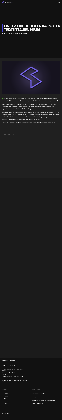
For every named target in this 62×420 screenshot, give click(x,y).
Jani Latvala (6, 33)
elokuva (4, 134)
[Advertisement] (31, 157)
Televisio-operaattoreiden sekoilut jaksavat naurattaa (20, 308)
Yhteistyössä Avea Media (8, 365)
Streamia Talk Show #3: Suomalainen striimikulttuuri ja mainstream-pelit (15, 381)
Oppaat (6, 398)
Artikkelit (6, 394)
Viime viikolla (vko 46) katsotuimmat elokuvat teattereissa (22, 353)
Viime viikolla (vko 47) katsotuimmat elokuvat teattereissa (22, 264)
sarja (9, 134)
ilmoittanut (16, 101)
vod (13, 134)
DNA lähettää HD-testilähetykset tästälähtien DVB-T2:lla (21, 219)
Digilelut (24, 33)
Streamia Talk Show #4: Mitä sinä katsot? (12, 373)
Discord (43, 400)
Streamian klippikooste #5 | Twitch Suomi (12, 369)
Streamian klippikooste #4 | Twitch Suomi (12, 377)
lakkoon (42, 123)
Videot (5, 403)
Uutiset (5, 401)
